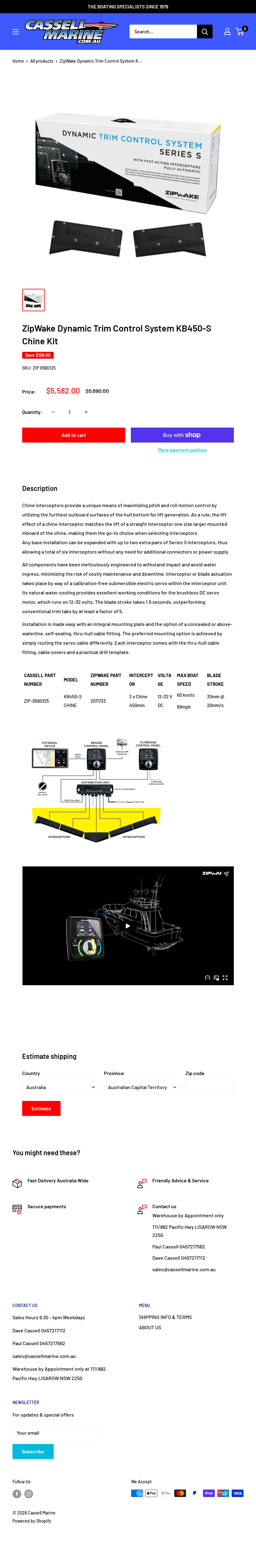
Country (31, 1073)
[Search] (205, 31)
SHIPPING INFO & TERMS (165, 1317)
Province (114, 1073)
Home (18, 61)
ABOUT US (150, 1327)
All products (41, 61)
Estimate (41, 1108)
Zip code (194, 1073)
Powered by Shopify (31, 1521)
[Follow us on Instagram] (28, 1494)
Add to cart (74, 435)
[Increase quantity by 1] (86, 412)
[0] (240, 31)
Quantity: (32, 412)
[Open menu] (15, 31)
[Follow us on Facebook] (16, 1494)
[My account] (227, 31)
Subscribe (33, 1451)
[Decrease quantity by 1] (53, 412)
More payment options (182, 450)
